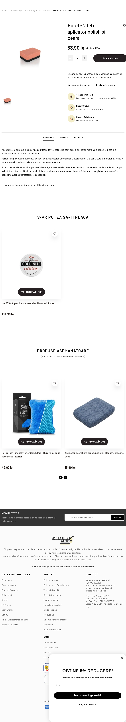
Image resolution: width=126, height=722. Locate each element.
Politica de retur (50, 580)
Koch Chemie (7, 609)
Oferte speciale (50, 609)
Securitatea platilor (52, 595)
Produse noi (48, 614)
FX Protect (6, 605)
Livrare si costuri (51, 600)
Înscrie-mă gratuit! (87, 695)
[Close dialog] (122, 658)
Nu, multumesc (87, 705)
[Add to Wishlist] (55, 233)
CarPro (5, 600)
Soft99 (5, 614)
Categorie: (74, 84)
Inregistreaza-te (50, 647)
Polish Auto (7, 580)
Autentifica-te (49, 642)
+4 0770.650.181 (93, 582)
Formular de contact (52, 605)
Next (65, 477)
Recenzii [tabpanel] (78, 137)
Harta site (48, 624)
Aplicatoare (86, 84)
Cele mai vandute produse (55, 619)
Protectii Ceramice (10, 590)
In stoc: (100, 84)
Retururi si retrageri (52, 629)
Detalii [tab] (64, 137)
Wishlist (47, 652)
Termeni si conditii (51, 590)
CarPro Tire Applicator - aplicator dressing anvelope (93, 452)
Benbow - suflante (10, 624)
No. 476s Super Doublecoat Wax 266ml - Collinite (28, 303)
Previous (61, 477)
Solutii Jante (7, 595)
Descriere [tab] (48, 137)
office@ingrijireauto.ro (96, 590)
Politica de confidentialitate (56, 585)
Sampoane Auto (9, 585)
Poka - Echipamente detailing (15, 619)
